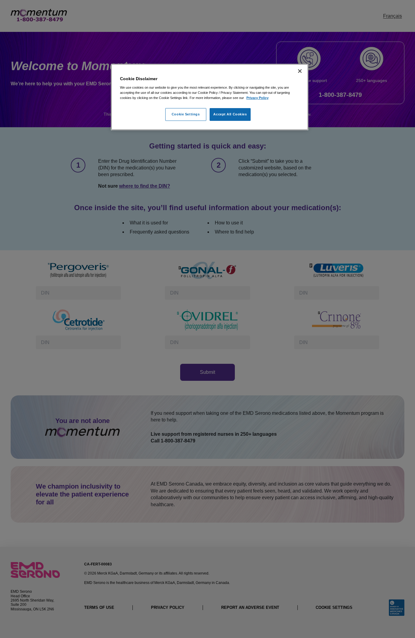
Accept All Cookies (230, 114)
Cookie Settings (186, 114)
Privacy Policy (257, 98)
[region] (209, 97)
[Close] (300, 71)
